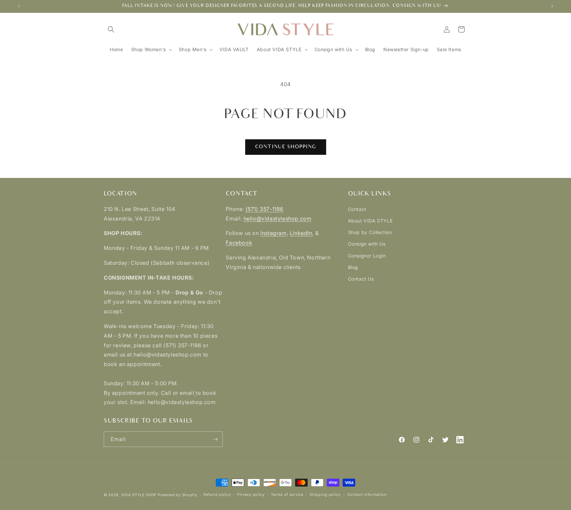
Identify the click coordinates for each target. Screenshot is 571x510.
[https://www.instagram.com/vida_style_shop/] (195, 393)
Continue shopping (285, 147)
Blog (353, 267)
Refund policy (217, 494)
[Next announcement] (552, 6)
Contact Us (361, 279)
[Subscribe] (215, 439)
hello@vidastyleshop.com (278, 218)
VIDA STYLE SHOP (139, 495)
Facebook (239, 242)
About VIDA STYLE (370, 220)
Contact (357, 209)
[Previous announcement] (19, 6)
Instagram (273, 233)
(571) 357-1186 (265, 209)
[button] (111, 29)
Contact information (367, 494)
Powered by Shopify (177, 495)
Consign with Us (367, 244)
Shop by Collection (370, 232)
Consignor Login (367, 255)
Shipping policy (325, 494)
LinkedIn (301, 233)
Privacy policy (251, 494)
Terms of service (287, 494)
